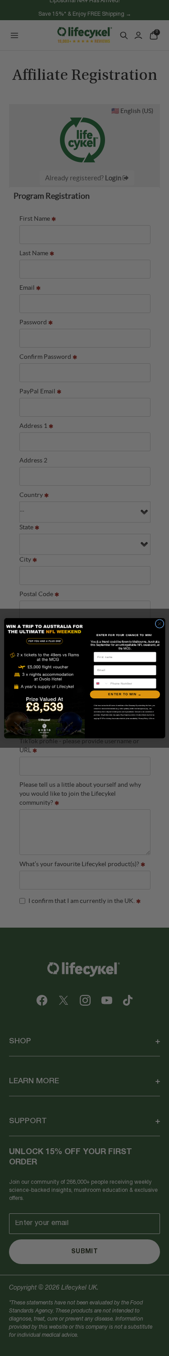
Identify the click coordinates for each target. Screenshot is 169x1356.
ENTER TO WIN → (125, 694)
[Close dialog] (159, 623)
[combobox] (101, 683)
